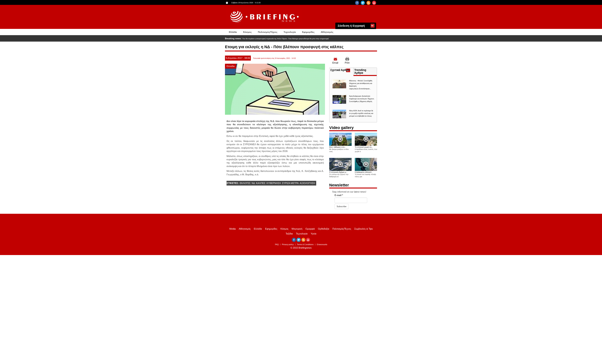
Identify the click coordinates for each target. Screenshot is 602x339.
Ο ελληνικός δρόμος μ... (338, 172)
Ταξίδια (289, 233)
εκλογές (245, 183)
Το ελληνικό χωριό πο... (364, 147)
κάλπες (260, 183)
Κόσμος (247, 32)
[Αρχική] (265, 16)
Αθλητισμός (327, 32)
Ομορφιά (310, 228)
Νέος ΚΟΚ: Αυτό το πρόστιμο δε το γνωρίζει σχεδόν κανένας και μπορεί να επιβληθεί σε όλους (361, 113)
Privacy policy (288, 244)
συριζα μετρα (290, 183)
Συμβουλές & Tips (363, 228)
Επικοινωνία (322, 244)
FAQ (277, 244)
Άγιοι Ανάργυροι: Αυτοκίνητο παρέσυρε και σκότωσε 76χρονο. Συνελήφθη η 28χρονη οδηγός (361, 98)
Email (335, 62)
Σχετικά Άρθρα (341, 70)
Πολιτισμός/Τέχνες (267, 32)
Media (232, 228)
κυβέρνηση (274, 183)
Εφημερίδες (308, 32)
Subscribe (341, 206)
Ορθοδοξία (323, 228)
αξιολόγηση (307, 183)
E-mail (339, 195)
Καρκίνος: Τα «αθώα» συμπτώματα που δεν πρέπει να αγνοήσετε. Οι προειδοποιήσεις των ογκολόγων (281, 39)
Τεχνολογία (290, 32)
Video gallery (341, 127)
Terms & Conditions (305, 244)
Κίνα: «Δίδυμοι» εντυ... (337, 147)
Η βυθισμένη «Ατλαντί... (364, 172)
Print (347, 62)
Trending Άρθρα (360, 71)
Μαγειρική (297, 228)
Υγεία (313, 233)
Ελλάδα (233, 32)
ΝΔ (253, 183)
